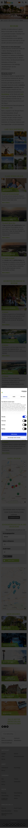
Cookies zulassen (14, 434)
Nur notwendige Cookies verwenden (14, 437)
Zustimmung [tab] (5, 396)
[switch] (24, 421)
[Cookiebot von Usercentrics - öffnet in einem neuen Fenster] (20, 391)
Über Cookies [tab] (23, 396)
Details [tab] (14, 396)
